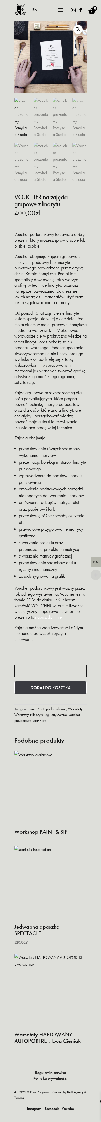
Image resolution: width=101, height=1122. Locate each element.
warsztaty (39, 720)
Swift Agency (75, 1092)
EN (35, 9)
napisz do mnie (48, 617)
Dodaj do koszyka (51, 687)
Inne (32, 709)
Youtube (68, 1108)
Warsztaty (75, 709)
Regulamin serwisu (50, 1072)
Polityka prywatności (50, 1078)
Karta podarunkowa (52, 709)
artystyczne (59, 714)
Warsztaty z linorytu (28, 714)
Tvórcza (19, 1098)
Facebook (52, 1108)
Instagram (34, 1108)
